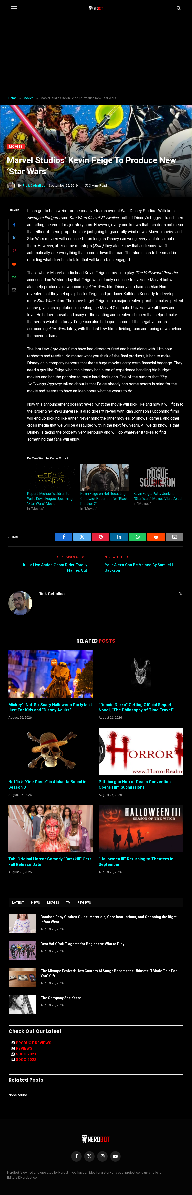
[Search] (178, 8)
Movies (16, 146)
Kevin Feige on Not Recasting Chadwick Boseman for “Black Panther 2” (104, 499)
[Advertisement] (96, 56)
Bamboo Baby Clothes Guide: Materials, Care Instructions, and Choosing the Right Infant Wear (109, 919)
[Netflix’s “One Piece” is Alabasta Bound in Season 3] (50, 751)
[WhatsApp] (14, 276)
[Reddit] (14, 263)
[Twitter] (14, 237)
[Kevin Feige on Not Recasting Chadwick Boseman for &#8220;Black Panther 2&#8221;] (104, 477)
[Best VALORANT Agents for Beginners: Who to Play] (22, 950)
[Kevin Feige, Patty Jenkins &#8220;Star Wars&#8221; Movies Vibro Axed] (158, 477)
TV (68, 902)
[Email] (14, 289)
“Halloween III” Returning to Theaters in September (136, 862)
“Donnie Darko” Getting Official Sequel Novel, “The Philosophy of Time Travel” (136, 707)
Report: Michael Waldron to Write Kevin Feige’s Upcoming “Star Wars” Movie (50, 499)
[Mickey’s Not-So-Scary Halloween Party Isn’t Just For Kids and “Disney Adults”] (50, 674)
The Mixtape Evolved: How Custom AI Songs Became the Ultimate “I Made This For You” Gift (109, 973)
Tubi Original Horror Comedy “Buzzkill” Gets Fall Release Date (50, 862)
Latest (18, 902)
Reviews (84, 902)
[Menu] (14, 8)
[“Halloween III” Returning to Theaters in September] (141, 828)
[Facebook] (14, 224)
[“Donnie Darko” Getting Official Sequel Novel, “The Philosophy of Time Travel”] (141, 674)
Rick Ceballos (34, 185)
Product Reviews (34, 1043)
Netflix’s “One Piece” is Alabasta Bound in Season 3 (47, 784)
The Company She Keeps (61, 998)
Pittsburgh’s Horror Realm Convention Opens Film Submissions (135, 784)
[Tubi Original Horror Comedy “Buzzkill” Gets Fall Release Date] (50, 828)
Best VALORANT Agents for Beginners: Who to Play (82, 944)
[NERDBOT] (96, 8)
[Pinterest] (14, 250)
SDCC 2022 (26, 1059)
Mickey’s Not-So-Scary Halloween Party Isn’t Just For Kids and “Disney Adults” (50, 707)
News (35, 902)
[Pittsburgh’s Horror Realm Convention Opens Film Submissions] (141, 751)
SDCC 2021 (26, 1054)
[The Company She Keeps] (22, 1004)
